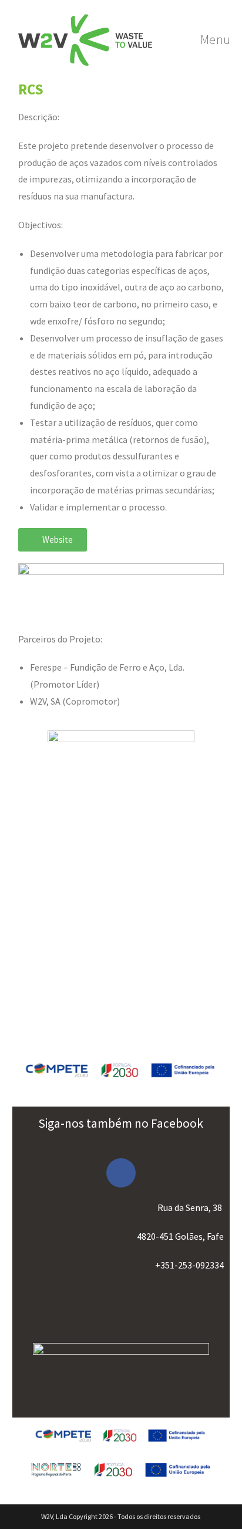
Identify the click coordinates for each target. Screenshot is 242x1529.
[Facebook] (121, 1173)
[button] (52, 540)
